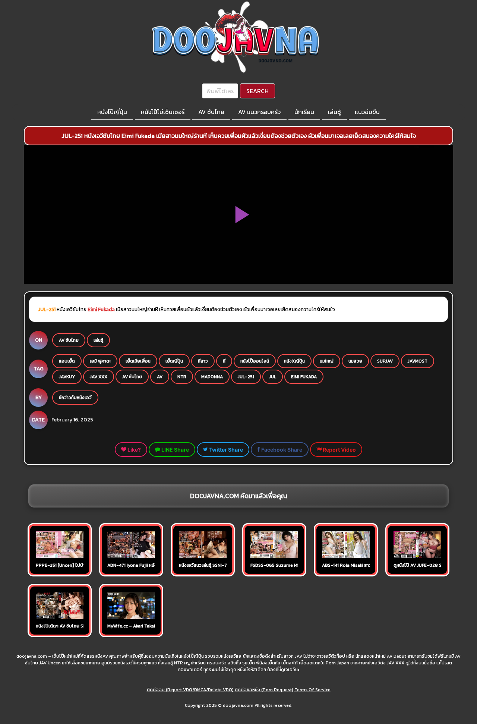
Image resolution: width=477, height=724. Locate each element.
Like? (133, 449)
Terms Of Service (312, 689)
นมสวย (355, 361)
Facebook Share (281, 449)
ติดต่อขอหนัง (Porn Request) (264, 689)
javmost (417, 361)
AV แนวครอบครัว (259, 111)
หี (224, 361)
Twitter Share (225, 449)
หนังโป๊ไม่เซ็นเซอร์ (162, 111)
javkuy (67, 376)
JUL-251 (246, 376)
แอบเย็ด (67, 361)
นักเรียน (304, 111)
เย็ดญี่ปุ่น (174, 361)
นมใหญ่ (327, 361)
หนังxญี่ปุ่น (294, 361)
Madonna (212, 376)
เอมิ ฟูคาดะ (100, 361)
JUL (272, 376)
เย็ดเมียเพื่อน (138, 361)
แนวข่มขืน (367, 111)
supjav (385, 361)
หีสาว (203, 361)
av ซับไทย (132, 376)
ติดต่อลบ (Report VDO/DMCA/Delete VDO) (190, 689)
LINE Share (174, 449)
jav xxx (98, 376)
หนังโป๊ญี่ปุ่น (112, 111)
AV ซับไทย (211, 111)
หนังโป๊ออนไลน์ (254, 361)
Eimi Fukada (101, 309)
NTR (181, 376)
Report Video (339, 449)
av (159, 376)
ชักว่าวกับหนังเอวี (75, 397)
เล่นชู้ (334, 111)
